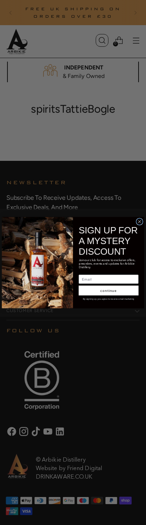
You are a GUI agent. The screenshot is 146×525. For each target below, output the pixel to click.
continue (108, 290)
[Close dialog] (139, 221)
